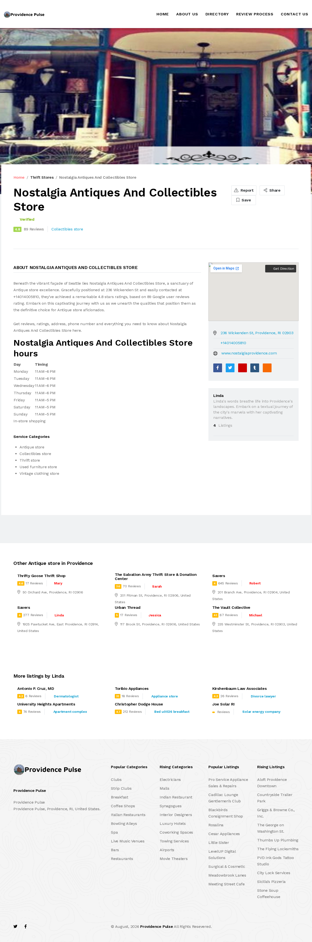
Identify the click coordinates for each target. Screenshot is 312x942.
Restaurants (122, 858)
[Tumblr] (254, 367)
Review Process (254, 14)
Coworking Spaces (176, 832)
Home (162, 14)
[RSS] (267, 367)
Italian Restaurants (128, 814)
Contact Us (294, 14)
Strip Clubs (121, 788)
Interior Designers (176, 814)
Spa (114, 832)
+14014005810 (233, 343)
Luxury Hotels (173, 823)
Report (247, 190)
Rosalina (216, 825)
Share (274, 190)
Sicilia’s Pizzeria (271, 881)
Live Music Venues (128, 841)
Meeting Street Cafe (226, 884)
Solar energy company (261, 712)
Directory (217, 14)
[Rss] (57, 926)
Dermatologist (66, 696)
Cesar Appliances (224, 833)
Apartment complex (70, 712)
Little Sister (218, 842)
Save (246, 200)
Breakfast (119, 797)
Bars (115, 850)
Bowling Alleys (124, 823)
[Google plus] (242, 367)
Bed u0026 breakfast (171, 712)
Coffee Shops (123, 806)
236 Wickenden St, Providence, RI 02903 (257, 333)
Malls (164, 788)
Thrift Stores (42, 177)
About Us (187, 14)
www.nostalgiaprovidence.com (249, 353)
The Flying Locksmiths (278, 849)
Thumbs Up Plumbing (277, 840)
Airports (167, 850)
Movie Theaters (174, 858)
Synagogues (171, 806)
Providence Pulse (156, 926)
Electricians (170, 779)
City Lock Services (273, 872)
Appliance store (164, 696)
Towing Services (174, 841)
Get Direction (283, 268)
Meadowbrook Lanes (227, 875)
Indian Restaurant (176, 797)
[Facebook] (217, 367)
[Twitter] (230, 367)
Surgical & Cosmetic (226, 866)
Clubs (116, 779)
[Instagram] (47, 926)
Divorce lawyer (263, 696)
